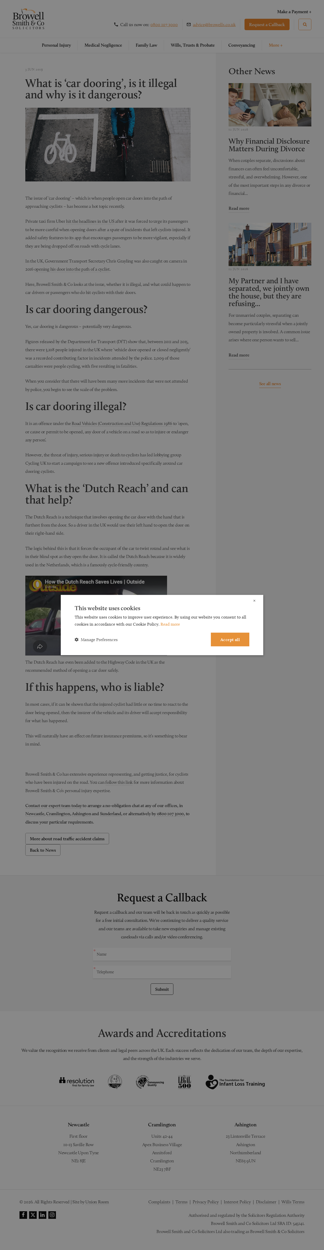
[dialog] (162, 625)
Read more (170, 623)
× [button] (254, 601)
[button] (96, 639)
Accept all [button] (230, 639)
